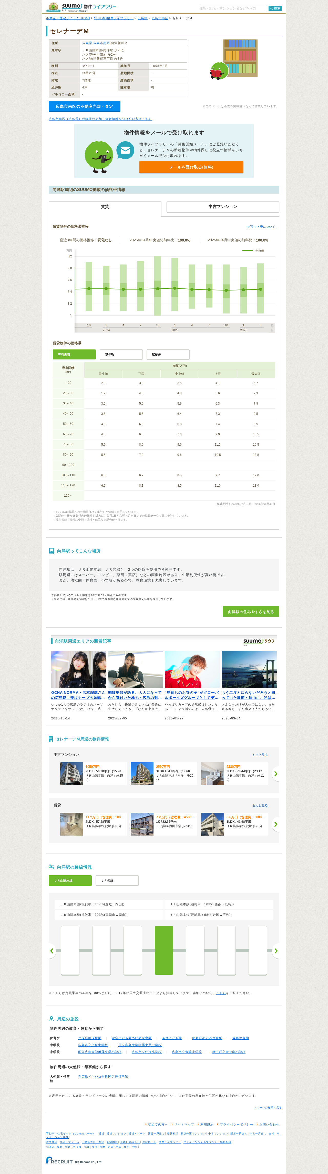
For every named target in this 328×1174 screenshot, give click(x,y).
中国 (118, 1147)
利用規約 (207, 1124)
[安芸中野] (101, 950)
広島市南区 (160, 18)
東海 (95, 1147)
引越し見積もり (130, 1142)
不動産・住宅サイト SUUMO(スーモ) (70, 1133)
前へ (52, 951)
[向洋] (164, 950)
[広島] (226, 950)
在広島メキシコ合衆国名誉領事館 (103, 1076)
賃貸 (101, 1133)
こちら (221, 993)
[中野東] (70, 950)
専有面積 (64, 354)
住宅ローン (149, 1142)
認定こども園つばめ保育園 (132, 1038)
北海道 (50, 1147)
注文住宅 (51, 1142)
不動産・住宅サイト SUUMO (68, 18)
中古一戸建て (258, 1133)
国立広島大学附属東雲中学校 (140, 1045)
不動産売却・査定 (93, 1142)
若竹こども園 (172, 1038)
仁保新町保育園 (89, 1038)
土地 (271, 1133)
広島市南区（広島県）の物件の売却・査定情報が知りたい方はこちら (100, 119)
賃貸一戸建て (156, 1133)
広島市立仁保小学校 (147, 1052)
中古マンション (218, 1133)
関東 (67, 1147)
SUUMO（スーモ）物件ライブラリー (81, 7)
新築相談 (112, 1142)
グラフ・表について (261, 226)
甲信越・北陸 (81, 1147)
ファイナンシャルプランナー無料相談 (207, 1142)
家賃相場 (172, 1133)
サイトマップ (184, 1124)
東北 (60, 1147)
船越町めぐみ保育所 (207, 1038)
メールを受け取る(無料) (191, 167)
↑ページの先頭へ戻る (268, 1107)
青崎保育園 (240, 1038)
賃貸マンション (116, 1133)
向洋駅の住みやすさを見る (251, 612)
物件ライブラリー (170, 1142)
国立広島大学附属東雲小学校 (99, 1052)
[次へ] (275, 773)
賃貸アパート (137, 1133)
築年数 (109, 354)
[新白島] (258, 950)
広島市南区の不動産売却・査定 (84, 106)
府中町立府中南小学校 (228, 1052)
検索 (277, 8)
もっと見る (260, 755)
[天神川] (195, 950)
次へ (275, 951)
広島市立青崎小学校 (187, 1052)
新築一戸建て (238, 1133)
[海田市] (133, 950)
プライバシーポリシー (236, 1124)
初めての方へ (158, 1124)
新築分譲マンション (193, 1133)
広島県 (143, 18)
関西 (103, 1147)
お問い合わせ (269, 1124)
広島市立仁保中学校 (93, 1045)
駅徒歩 (156, 354)
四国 (111, 1147)
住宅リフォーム (69, 1142)
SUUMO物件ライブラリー (114, 18)
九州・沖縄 (131, 1147)
